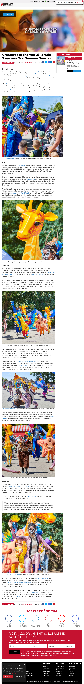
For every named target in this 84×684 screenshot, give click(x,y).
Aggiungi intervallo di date (25, 37)
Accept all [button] (8, 676)
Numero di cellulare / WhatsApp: (53, 63)
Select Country (12, 46)
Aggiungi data (12, 37)
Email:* (45, 50)
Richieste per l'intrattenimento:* (18, 73)
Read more (14, 673)
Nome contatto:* (48, 37)
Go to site (79, 2)
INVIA (73, 97)
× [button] (24, 664)
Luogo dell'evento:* (14, 49)
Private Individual (58, 30)
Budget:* (10, 66)
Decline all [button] (19, 676)
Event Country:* (13, 43)
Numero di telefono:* (50, 57)
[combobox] (46, 59)
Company (48, 30)
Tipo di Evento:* (13, 25)
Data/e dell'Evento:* (14, 31)
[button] (14, 680)
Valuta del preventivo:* (15, 60)
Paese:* (45, 69)
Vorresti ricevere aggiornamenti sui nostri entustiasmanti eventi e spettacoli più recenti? (40, 84)
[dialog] (14, 672)
